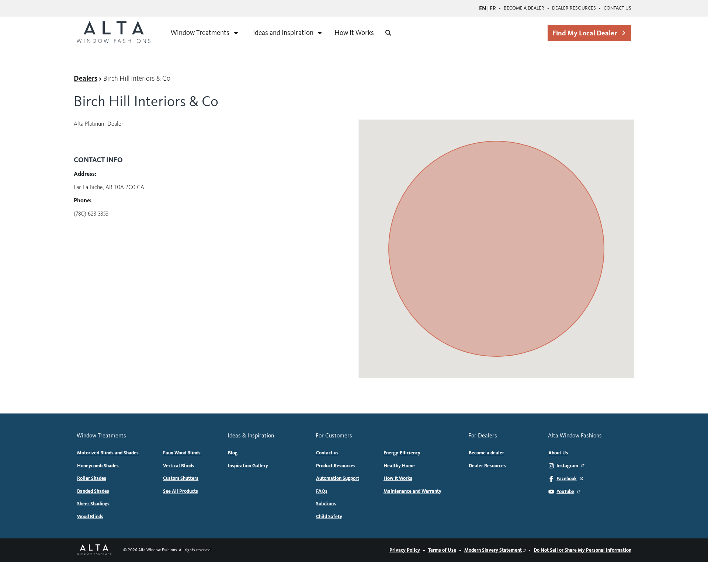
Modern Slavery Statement (493, 550)
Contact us (617, 8)
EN (482, 8)
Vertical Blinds (178, 466)
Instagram (567, 466)
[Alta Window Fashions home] (113, 33)
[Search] (388, 32)
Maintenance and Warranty (412, 491)
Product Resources (335, 466)
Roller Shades (91, 478)
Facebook (566, 479)
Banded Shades (93, 491)
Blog (232, 453)
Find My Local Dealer (584, 33)
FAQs (321, 491)
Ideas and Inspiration (283, 32)
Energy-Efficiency (402, 453)
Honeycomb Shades (98, 466)
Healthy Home (399, 466)
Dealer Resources (574, 8)
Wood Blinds (90, 517)
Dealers (85, 78)
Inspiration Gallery (248, 466)
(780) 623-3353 (91, 213)
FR (493, 8)
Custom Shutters (180, 478)
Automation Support (337, 478)
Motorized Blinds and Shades (108, 453)
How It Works (354, 32)
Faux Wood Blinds (182, 453)
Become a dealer (524, 8)
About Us (558, 453)
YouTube (565, 492)
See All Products (180, 491)
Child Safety (329, 517)
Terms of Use (442, 550)
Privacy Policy (404, 550)
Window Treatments (200, 32)
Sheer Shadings (93, 504)
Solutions (326, 504)
